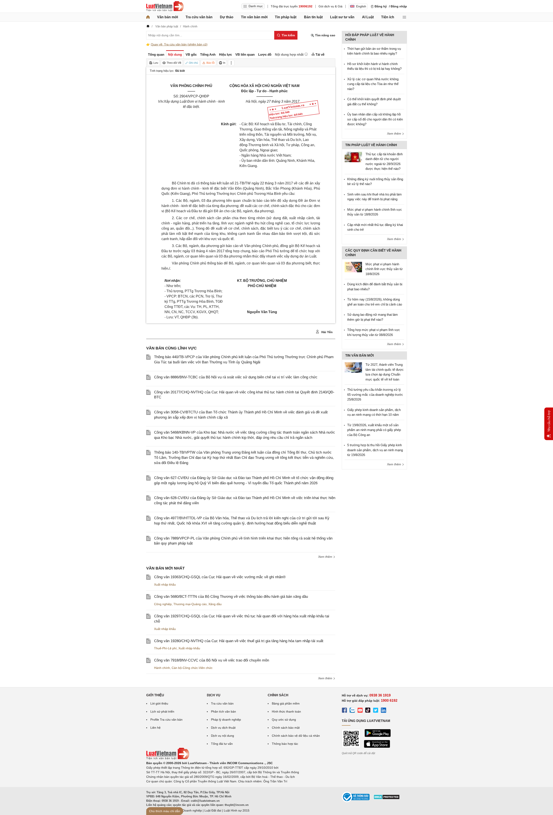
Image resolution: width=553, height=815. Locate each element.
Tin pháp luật (285, 17)
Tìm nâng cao (324, 35)
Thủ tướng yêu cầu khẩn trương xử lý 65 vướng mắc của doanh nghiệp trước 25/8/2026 (375, 394)
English (361, 6)
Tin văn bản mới (254, 17)
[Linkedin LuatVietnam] (383, 711)
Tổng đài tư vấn (222, 743)
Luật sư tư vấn (342, 17)
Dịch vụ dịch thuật (223, 727)
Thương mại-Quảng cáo (190, 604)
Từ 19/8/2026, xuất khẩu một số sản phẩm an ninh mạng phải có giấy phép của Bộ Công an (374, 430)
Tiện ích (387, 17)
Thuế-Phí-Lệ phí (165, 648)
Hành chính (162, 668)
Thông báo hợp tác (285, 743)
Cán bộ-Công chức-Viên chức (192, 668)
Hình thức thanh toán (286, 711)
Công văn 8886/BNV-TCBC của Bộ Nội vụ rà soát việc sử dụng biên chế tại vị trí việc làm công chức (235, 377)
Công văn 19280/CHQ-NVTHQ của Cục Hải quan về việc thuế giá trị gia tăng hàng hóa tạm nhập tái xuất (238, 641)
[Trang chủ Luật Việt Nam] (165, 6)
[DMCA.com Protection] (387, 798)
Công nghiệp (163, 604)
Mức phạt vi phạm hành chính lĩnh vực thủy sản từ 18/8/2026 (384, 269)
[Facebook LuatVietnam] (344, 711)
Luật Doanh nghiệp (189, 810)
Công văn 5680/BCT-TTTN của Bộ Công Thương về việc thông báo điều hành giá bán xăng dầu (231, 597)
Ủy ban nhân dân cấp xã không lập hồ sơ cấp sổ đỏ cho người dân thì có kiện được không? (375, 119)
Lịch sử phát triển (162, 711)
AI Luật (368, 17)
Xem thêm (325, 556)
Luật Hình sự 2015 (236, 810)
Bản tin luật (313, 17)
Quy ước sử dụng (284, 719)
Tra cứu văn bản (199, 17)
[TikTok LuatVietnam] (367, 711)
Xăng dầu (215, 604)
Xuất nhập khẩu (165, 584)
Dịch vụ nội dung (222, 735)
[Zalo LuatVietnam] (352, 711)
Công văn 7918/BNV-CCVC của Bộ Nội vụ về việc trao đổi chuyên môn (211, 660)
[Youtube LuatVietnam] (360, 711)
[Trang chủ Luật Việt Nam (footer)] (167, 758)
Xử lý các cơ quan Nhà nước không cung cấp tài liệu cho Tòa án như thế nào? (373, 84)
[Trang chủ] (148, 17)
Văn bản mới (167, 17)
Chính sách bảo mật (286, 727)
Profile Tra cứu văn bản (166, 719)
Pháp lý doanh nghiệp (226, 719)
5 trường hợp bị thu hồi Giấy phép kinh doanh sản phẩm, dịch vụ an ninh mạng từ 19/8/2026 (375, 450)
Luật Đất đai (212, 810)
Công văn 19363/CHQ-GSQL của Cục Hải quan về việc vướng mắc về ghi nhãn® (220, 577)
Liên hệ (155, 727)
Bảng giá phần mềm (286, 703)
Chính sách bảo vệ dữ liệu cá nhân (296, 735)
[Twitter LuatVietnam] (375, 711)
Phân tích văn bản (223, 711)
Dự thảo (226, 17)
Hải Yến (327, 332)
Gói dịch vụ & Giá (330, 6)
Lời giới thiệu (159, 703)
